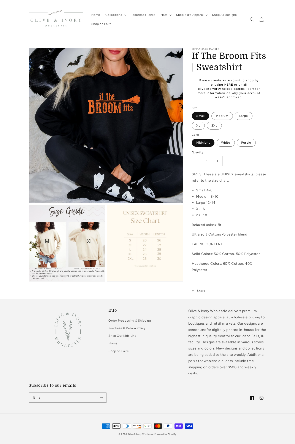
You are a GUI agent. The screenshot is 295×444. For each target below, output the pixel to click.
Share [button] (201, 291)
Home (112, 343)
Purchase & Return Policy (126, 328)
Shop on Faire (118, 351)
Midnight (203, 142)
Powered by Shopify (165, 434)
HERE (228, 84)
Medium (222, 116)
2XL (214, 125)
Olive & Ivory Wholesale (141, 434)
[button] (115, 14)
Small (200, 116)
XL (198, 125)
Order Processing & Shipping (129, 320)
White (225, 142)
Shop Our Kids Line (122, 336)
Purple (246, 142)
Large (243, 116)
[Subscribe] (101, 398)
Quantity (197, 152)
